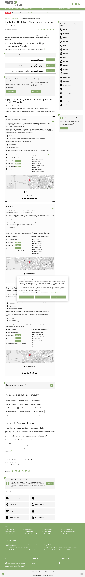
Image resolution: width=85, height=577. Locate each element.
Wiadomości (11, 8)
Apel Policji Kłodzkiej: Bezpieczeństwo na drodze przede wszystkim (20, 551)
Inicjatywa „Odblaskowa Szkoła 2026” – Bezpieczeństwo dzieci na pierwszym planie (62, 545)
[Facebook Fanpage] (72, 4)
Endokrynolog (66, 77)
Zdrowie (16, 18)
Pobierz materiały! (36, 91)
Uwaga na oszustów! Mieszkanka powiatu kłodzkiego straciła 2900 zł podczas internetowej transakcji (23, 545)
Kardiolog (65, 65)
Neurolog (65, 53)
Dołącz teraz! (64, 128)
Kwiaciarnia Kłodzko (67, 529)
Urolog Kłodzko (13, 511)
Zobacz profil (18, 160)
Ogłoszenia (26, 8)
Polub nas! (50, 483)
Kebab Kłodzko (66, 533)
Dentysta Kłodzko (14, 517)
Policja (16, 8)
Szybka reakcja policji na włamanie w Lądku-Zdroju (17, 547)
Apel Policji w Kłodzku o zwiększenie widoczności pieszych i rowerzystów (62, 547)
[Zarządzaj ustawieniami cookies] (3, 574)
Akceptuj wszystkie (58, 297)
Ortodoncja (66, 89)
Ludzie (68, 8)
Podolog (65, 37)
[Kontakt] (75, 4)
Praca (31, 8)
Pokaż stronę (18, 163)
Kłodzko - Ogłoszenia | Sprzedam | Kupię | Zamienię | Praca (41, 12)
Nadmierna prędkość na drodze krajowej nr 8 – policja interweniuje (60, 549)
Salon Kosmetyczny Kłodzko (69, 531)
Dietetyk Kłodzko (39, 517)
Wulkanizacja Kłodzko (11, 533)
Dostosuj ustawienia (42, 297)
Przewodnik (62, 8)
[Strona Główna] (6, 9)
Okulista (65, 49)
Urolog (65, 29)
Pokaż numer (18, 166)
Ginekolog (65, 69)
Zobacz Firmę (50, 59)
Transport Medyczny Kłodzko (17, 498)
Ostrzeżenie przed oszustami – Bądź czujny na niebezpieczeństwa (60, 551)
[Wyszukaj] (78, 3)
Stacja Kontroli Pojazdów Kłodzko (32, 533)
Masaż (65, 57)
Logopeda (65, 61)
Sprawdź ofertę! (11, 91)
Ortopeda (65, 41)
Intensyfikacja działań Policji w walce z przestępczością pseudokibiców (21, 549)
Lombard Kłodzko (48, 529)
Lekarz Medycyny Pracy (69, 93)
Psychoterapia (67, 85)
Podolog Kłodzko (39, 504)
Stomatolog (66, 101)
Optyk (65, 45)
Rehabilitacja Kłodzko (40, 498)
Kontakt (33, 563)
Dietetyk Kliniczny (68, 97)
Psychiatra (66, 33)
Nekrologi (43, 8)
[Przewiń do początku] (82, 574)
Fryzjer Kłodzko (47, 531)
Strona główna (7, 18)
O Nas (36, 571)
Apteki (65, 105)
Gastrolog (65, 73)
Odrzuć (26, 297)
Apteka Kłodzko (39, 511)
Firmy (20, 8)
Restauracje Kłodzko (48, 533)
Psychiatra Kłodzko (14, 504)
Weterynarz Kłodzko (10, 531)
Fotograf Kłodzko (29, 531)
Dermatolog (66, 81)
